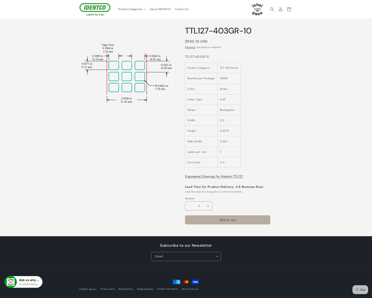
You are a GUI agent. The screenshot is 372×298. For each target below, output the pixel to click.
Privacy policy (108, 288)
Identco (93, 289)
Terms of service (190, 288)
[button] (132, 9)
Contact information (167, 288)
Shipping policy (145, 288)
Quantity (189, 198)
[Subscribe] (216, 256)
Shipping (190, 47)
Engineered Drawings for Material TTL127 (214, 176)
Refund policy (126, 288)
